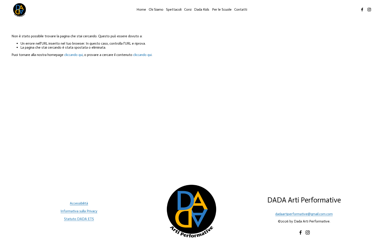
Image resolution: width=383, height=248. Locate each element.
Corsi (188, 9)
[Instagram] (369, 9)
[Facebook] (362, 9)
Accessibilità (79, 203)
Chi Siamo (156, 9)
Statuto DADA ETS (79, 219)
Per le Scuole (222, 9)
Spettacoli (174, 9)
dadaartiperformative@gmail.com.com (304, 214)
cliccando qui (73, 55)
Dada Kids (201, 9)
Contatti (240, 9)
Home (141, 9)
